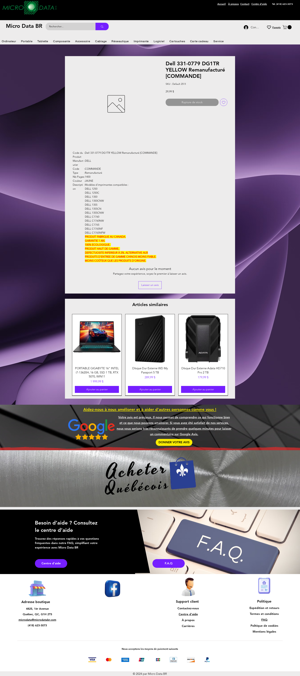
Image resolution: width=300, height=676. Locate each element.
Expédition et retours (264, 608)
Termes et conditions (264, 614)
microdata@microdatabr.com (37, 619)
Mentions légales (264, 631)
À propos (188, 620)
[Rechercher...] (102, 26)
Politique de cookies (264, 625)
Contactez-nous (188, 608)
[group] (150, 355)
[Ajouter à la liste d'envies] (223, 102)
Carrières (188, 626)
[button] (288, 27)
